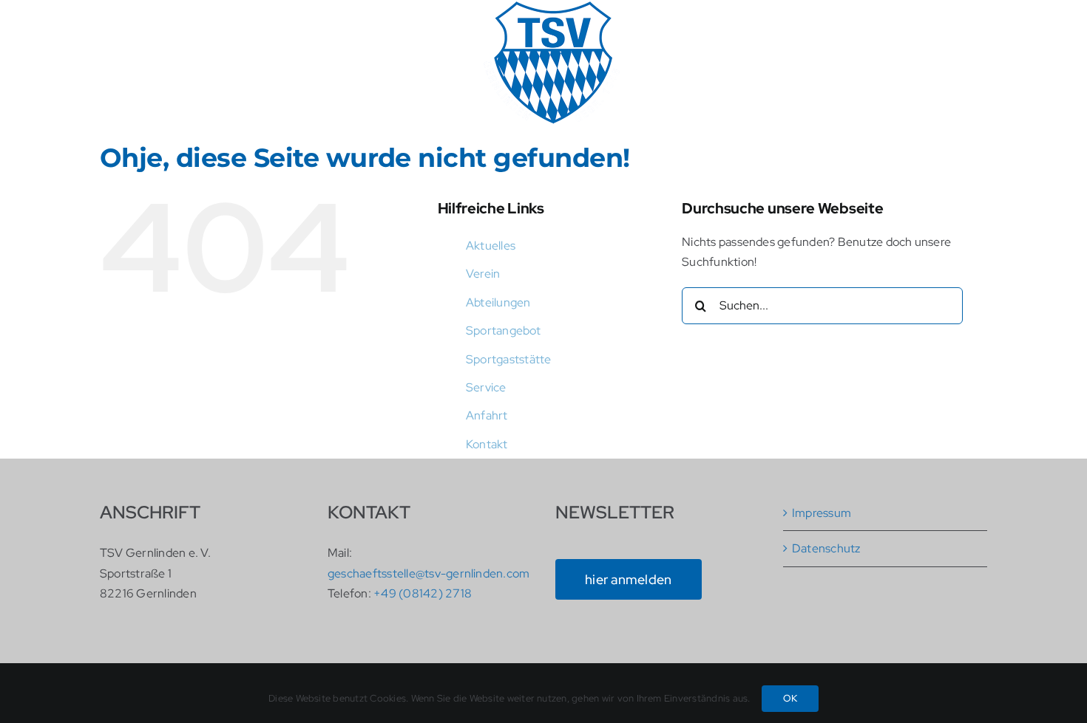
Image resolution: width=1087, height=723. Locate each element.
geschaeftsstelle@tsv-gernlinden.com (428, 573)
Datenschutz (826, 548)
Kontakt (487, 444)
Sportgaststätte (509, 359)
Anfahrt (487, 415)
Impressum (821, 513)
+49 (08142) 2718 (422, 593)
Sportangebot (503, 330)
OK (790, 698)
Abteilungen (498, 302)
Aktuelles (490, 245)
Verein (483, 273)
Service (486, 387)
